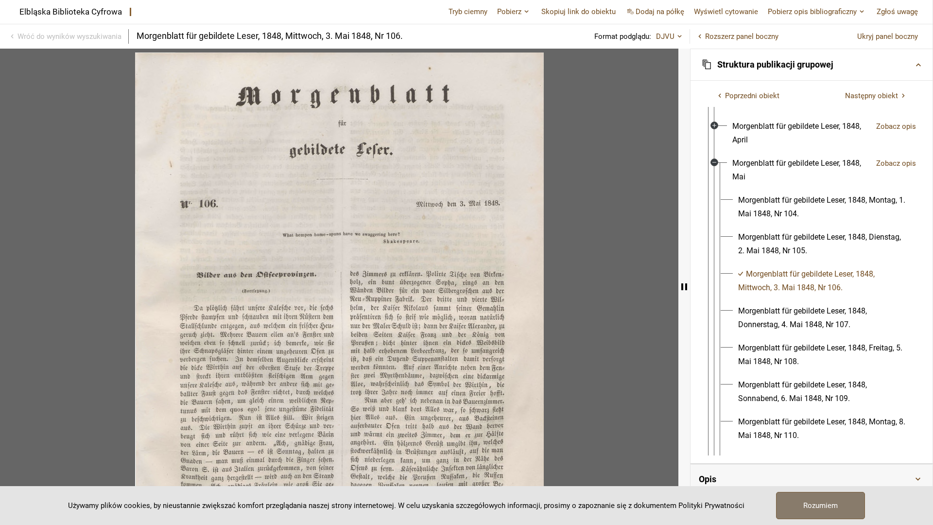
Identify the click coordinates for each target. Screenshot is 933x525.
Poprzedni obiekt (752, 95)
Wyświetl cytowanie (726, 11)
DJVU (665, 36)
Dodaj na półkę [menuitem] (660, 11)
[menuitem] (800, 133)
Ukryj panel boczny (887, 36)
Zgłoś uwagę (897, 11)
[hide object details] (684, 287)
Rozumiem (820, 505)
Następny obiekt (871, 95)
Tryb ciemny (468, 11)
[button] (812, 64)
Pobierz (509, 11)
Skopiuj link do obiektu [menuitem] (578, 11)
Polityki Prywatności (711, 505)
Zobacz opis (896, 126)
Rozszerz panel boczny (741, 36)
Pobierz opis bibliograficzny (812, 11)
